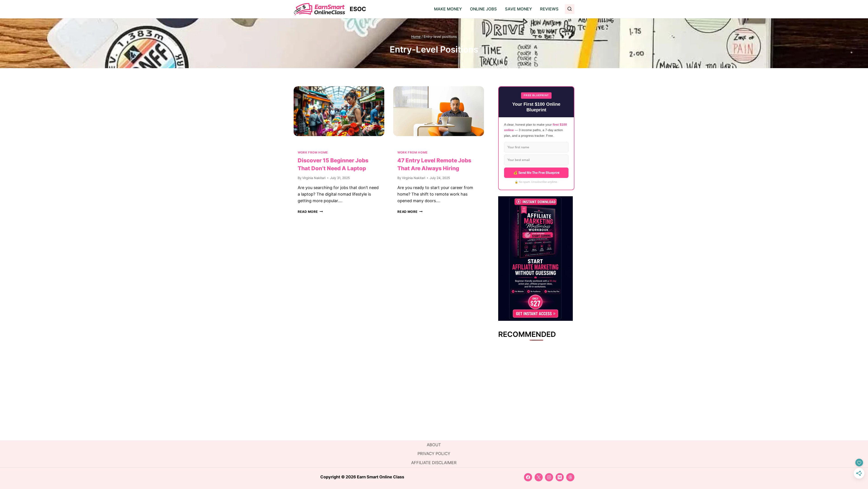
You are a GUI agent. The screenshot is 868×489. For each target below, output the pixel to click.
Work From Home (313, 152)
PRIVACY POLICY (433, 453)
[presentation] (339, 116)
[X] (539, 477)
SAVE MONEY (518, 9)
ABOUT (434, 444)
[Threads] (570, 477)
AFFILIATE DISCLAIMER (434, 462)
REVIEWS (549, 9)
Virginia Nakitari (314, 178)
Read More (310, 211)
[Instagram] (549, 477)
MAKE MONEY (448, 9)
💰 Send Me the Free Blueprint (536, 173)
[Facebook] (528, 477)
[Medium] (560, 477)
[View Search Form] (569, 9)
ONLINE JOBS (483, 9)
